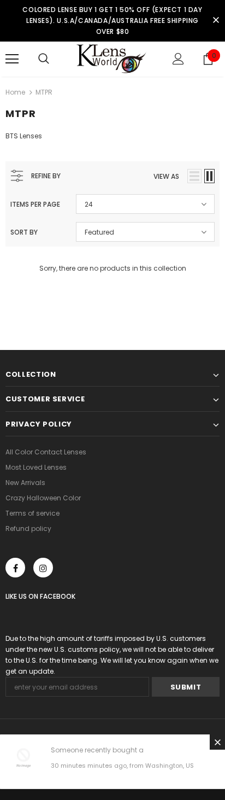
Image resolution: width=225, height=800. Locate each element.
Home (15, 92)
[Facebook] (15, 567)
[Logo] (112, 58)
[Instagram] (43, 567)
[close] (215, 20)
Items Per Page (35, 204)
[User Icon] (178, 59)
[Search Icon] (43, 59)
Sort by (24, 232)
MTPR (43, 92)
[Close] (217, 742)
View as (166, 176)
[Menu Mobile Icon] (12, 59)
